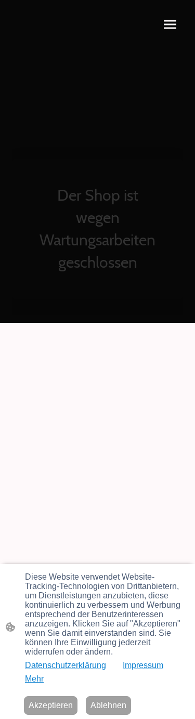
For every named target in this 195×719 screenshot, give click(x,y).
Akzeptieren (51, 705)
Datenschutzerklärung (65, 665)
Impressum (143, 665)
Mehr (34, 678)
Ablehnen (108, 705)
